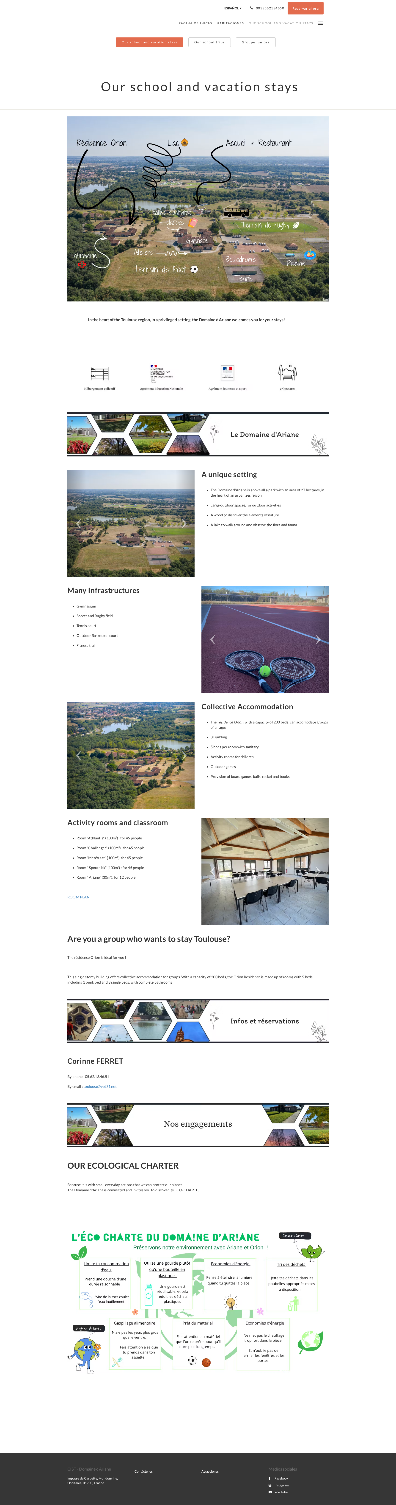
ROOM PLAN (78, 897)
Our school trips (209, 42)
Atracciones (210, 1471)
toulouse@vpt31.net (100, 1086)
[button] (320, 23)
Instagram (282, 1485)
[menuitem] (196, 23)
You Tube (281, 1492)
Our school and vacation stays (149, 42)
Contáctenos (144, 1471)
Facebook (281, 1478)
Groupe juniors (256, 42)
